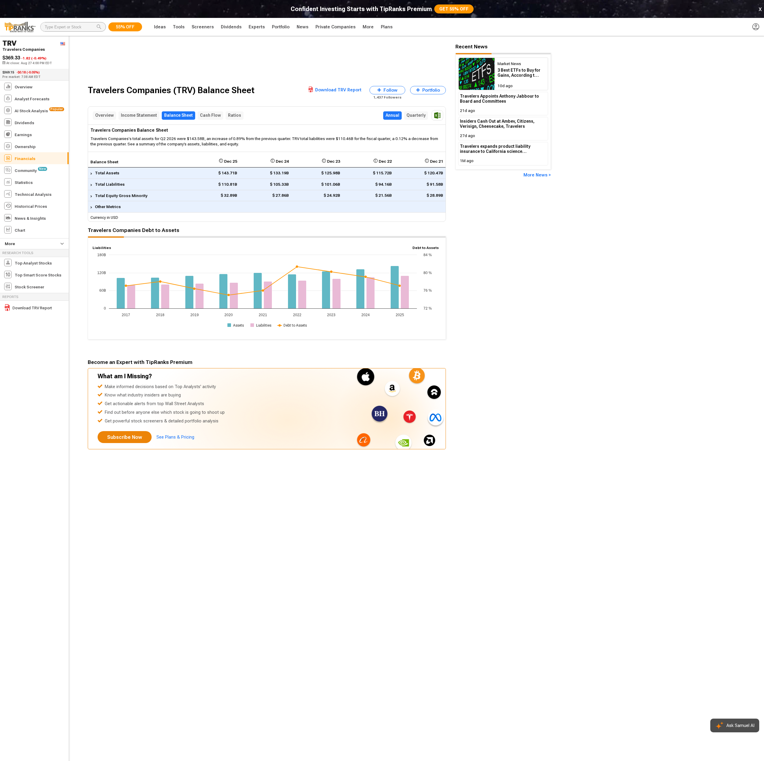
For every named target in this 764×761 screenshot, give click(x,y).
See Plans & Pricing (175, 437)
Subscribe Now (124, 437)
